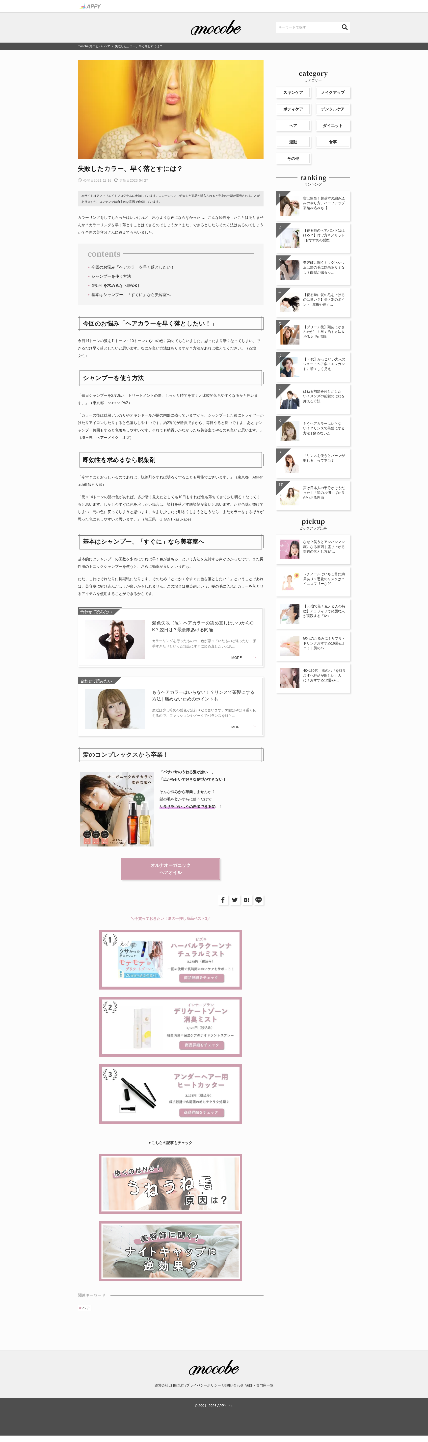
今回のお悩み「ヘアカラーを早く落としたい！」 (135, 267)
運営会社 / (162, 1385)
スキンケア (293, 92)
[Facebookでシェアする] (222, 900)
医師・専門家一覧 (259, 1385)
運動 (293, 142)
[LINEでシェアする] (258, 900)
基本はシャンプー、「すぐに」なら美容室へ (131, 295)
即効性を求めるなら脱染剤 (115, 285)
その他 (293, 158)
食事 (333, 142)
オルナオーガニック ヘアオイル (171, 869)
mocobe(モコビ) (89, 46)
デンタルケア (333, 109)
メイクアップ (333, 92)
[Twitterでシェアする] (234, 900)
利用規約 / (178, 1385)
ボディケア (293, 109)
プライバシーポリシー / (204, 1385)
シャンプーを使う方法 (111, 276)
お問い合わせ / (234, 1385)
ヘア (107, 46)
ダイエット (333, 126)
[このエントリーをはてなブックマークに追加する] (246, 900)
